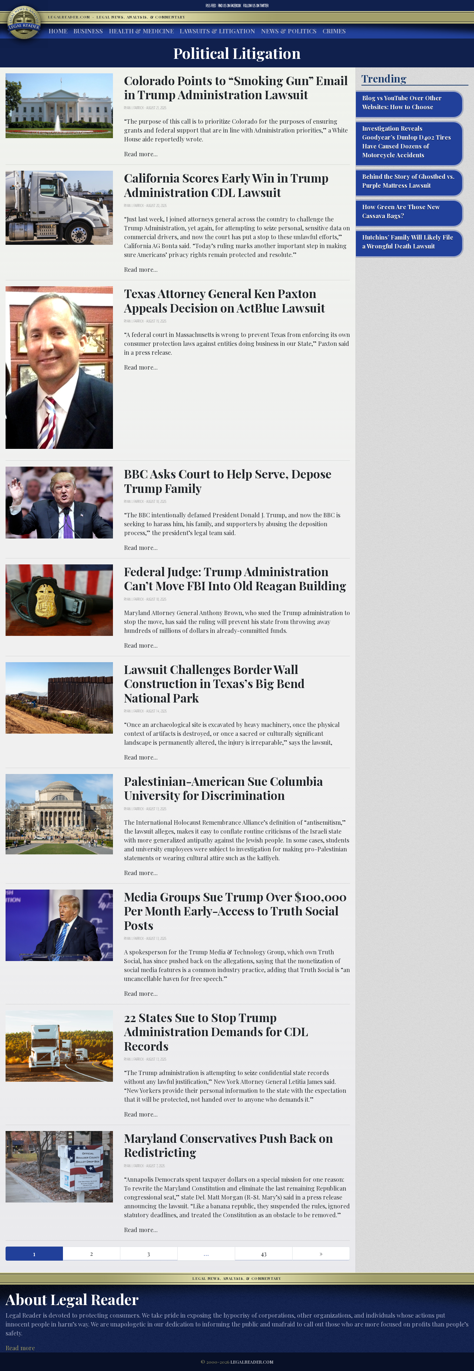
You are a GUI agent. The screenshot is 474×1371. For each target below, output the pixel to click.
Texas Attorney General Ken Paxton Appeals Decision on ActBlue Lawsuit (224, 300)
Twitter (255, 5)
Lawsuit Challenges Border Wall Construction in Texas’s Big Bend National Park (214, 683)
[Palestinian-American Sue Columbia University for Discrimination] (59, 813)
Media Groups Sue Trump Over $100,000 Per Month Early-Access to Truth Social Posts (235, 910)
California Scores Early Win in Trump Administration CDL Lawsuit (226, 185)
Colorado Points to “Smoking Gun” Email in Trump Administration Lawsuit (236, 87)
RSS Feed (211, 5)
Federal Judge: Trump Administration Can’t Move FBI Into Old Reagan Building (235, 578)
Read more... (141, 154)
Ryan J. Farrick (134, 107)
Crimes (334, 31)
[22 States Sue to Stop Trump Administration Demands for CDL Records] (59, 1045)
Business (88, 31)
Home (58, 31)
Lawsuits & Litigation (217, 31)
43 (264, 1253)
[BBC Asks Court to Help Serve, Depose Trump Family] (59, 502)
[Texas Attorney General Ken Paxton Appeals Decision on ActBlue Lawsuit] (59, 367)
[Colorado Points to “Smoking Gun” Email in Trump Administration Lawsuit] (59, 105)
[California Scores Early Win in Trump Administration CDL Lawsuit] (59, 207)
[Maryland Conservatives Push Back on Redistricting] (59, 1166)
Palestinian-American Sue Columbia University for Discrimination (223, 788)
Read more (20, 1348)
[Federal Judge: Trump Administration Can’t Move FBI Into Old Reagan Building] (59, 599)
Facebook (229, 5)
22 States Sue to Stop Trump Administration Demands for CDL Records (216, 1031)
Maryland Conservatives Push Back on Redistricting (228, 1145)
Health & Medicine (141, 31)
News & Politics (289, 31)
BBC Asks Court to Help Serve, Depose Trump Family (227, 481)
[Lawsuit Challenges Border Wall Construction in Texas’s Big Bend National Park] (59, 697)
